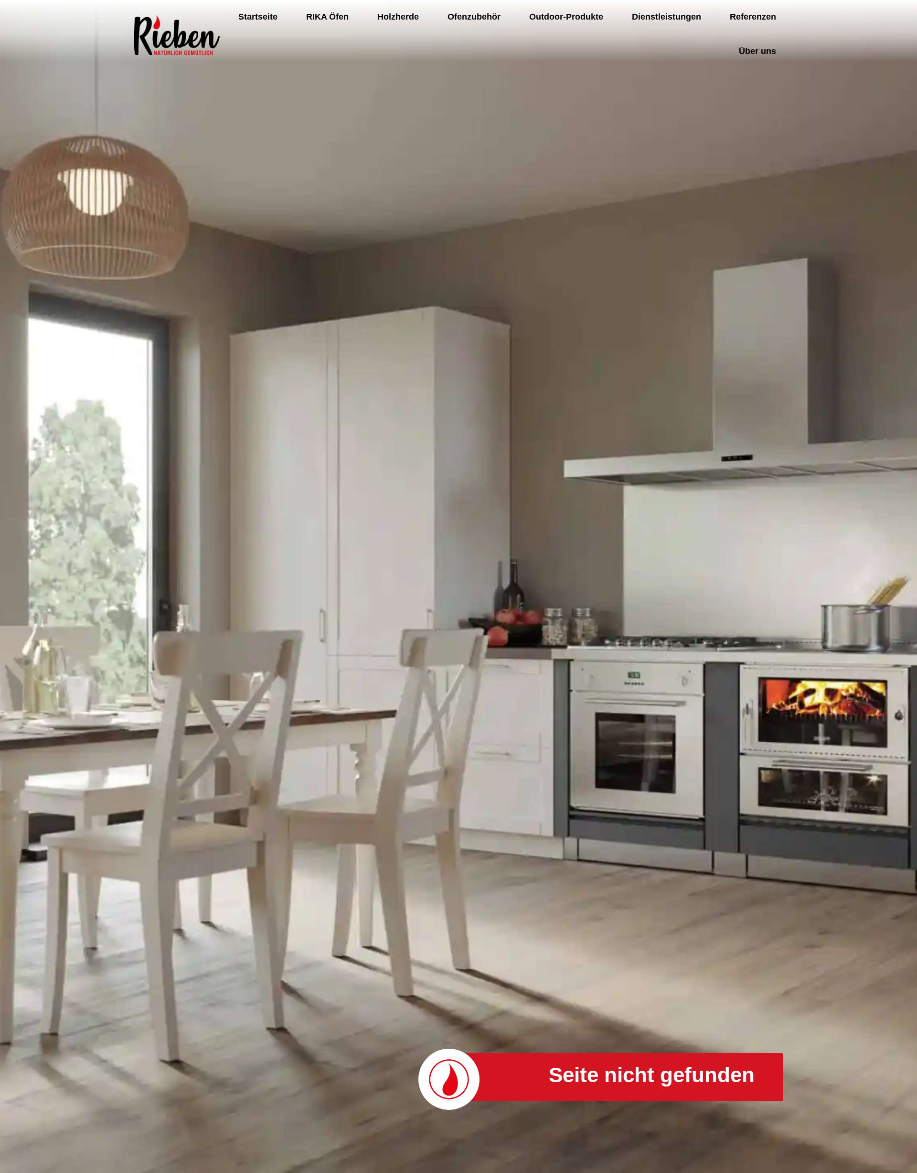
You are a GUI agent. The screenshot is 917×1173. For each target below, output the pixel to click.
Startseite (257, 17)
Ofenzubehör (474, 17)
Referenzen (753, 17)
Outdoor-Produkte (566, 17)
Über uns (757, 51)
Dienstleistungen (666, 17)
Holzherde (398, 17)
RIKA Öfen (327, 17)
